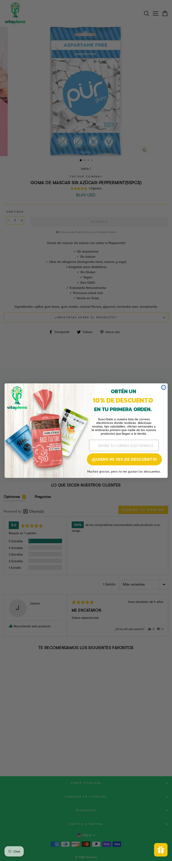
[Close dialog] (163, 387)
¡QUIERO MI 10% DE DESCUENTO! (124, 459)
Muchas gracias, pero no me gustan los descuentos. (124, 471)
